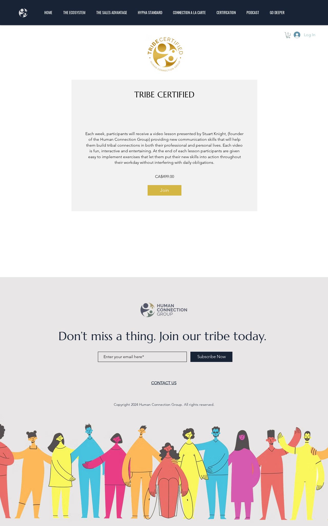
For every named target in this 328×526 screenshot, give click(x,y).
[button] (288, 35)
